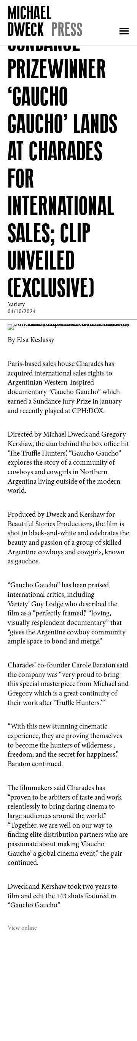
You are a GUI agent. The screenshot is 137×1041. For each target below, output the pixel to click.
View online (22, 928)
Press (67, 29)
